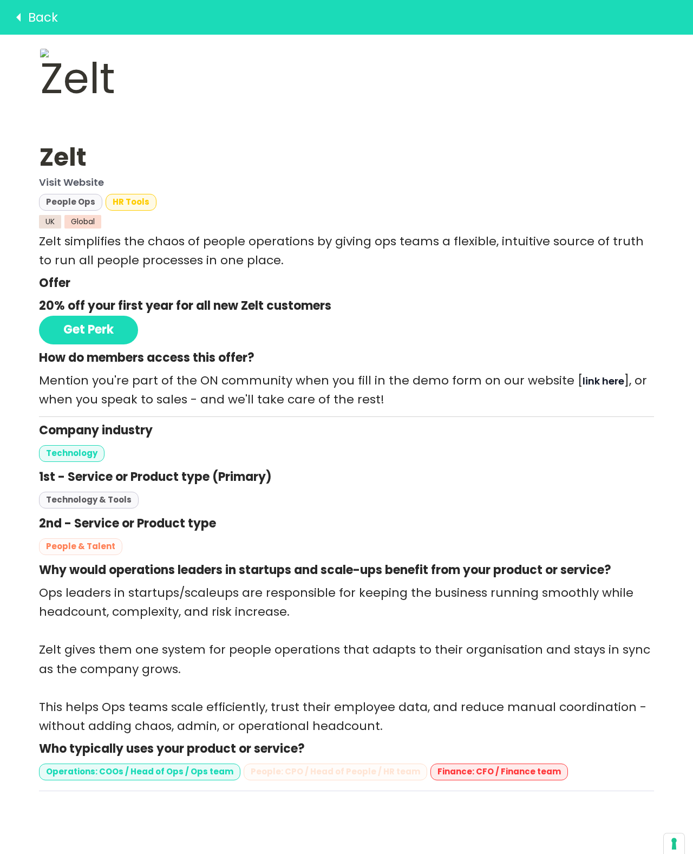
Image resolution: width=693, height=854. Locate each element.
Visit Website (71, 183)
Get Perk (88, 329)
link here (603, 381)
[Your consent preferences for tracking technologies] (674, 843)
